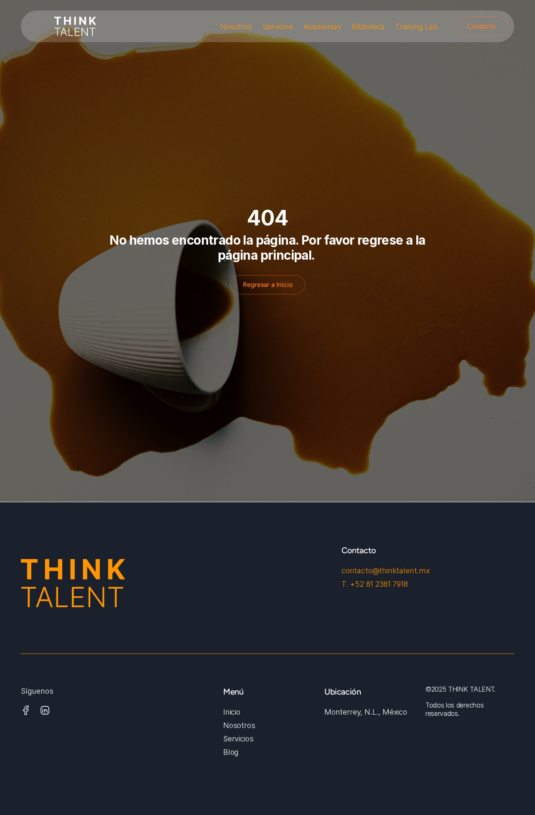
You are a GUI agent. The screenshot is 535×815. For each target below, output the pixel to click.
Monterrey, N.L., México (365, 712)
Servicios (277, 26)
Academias (322, 26)
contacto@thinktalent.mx (385, 570)
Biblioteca (368, 26)
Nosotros (236, 26)
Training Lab (416, 26)
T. (345, 584)
